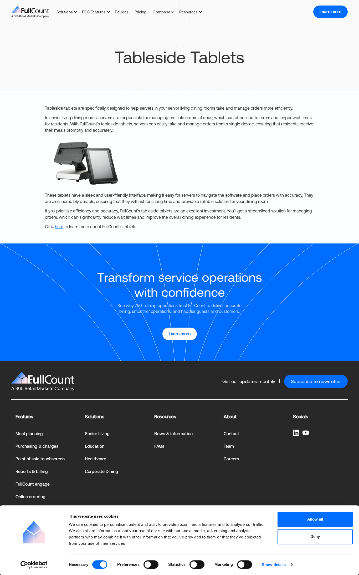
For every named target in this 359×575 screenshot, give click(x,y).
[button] (66, 12)
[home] (30, 12)
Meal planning (29, 433)
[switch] (150, 564)
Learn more (330, 11)
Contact (231, 433)
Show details (274, 564)
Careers (231, 458)
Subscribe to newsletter (316, 381)
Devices (121, 12)
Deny (315, 536)
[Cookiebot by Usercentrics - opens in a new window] (34, 565)
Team (229, 446)
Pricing (140, 12)
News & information (173, 433)
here (59, 226)
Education (94, 446)
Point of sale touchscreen (40, 458)
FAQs (159, 446)
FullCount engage (33, 484)
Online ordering (30, 496)
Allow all (315, 519)
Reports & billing (32, 471)
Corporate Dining (101, 471)
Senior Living (97, 433)
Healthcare (95, 458)
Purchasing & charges (37, 446)
